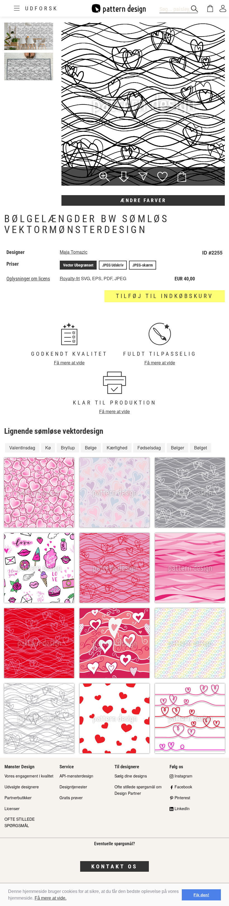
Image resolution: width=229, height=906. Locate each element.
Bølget (200, 447)
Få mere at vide (69, 362)
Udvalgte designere (21, 786)
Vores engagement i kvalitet (28, 776)
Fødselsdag (149, 447)
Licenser (12, 808)
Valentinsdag (22, 447)
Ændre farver (143, 200)
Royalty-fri (70, 278)
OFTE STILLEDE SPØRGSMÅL (19, 822)
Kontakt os (114, 866)
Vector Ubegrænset (78, 265)
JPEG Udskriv (112, 265)
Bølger (177, 447)
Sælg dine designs (131, 776)
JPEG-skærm (142, 265)
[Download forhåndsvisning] (124, 177)
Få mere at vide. (50, 898)
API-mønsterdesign (76, 776)
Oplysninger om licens (28, 279)
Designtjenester (73, 786)
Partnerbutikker (18, 797)
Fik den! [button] (201, 895)
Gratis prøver (71, 797)
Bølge (91, 447)
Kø (48, 447)
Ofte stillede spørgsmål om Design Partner (138, 790)
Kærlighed (117, 447)
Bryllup (68, 447)
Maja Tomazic (73, 252)
